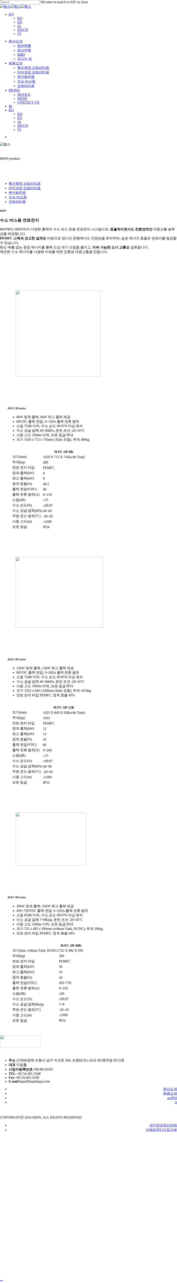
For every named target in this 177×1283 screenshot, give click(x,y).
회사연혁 (24, 1217)
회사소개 (170, 1089)
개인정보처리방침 (163, 1125)
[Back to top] (1, 1281)
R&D (21, 1222)
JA (19, 26)
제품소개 (170, 1093)
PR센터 (16, 1154)
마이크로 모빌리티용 (25, 188)
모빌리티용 (17, 201)
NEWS (22, 1266)
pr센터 (172, 1098)
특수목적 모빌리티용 (25, 183)
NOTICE (23, 1262)
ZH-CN (22, 30)
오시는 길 (24, 1226)
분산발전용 (17, 192)
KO (11, 14)
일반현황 (24, 1213)
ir (176, 1102)
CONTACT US (28, 1270)
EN (19, 22)
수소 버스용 (18, 197)
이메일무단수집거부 (161, 1130)
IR (11, 1160)
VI (19, 34)
